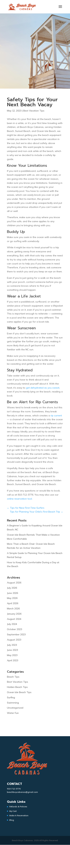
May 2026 (12, 598)
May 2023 (12, 655)
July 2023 (12, 644)
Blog (11, 820)
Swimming (13, 702)
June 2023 (12, 649)
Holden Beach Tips (17, 687)
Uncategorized (15, 707)
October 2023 (14, 629)
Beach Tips (13, 676)
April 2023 (12, 660)
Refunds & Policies (18, 806)
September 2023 (16, 634)
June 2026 (12, 593)
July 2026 (12, 587)
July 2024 (12, 624)
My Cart (13, 811)
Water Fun (13, 712)
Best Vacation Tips (33, 110)
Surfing (11, 697)
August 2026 (14, 582)
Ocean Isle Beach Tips (19, 692)
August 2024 (14, 618)
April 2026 (12, 603)
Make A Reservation (18, 815)
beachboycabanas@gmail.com (22, 792)
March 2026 (13, 608)
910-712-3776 (14, 788)
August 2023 (14, 639)
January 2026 (14, 613)
